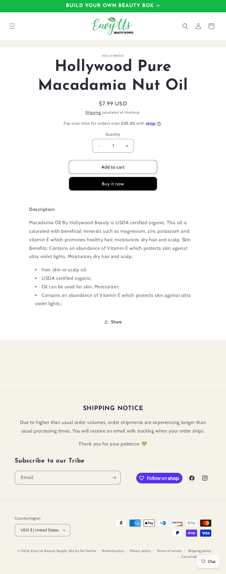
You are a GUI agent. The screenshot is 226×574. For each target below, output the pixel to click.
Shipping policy (200, 551)
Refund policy (113, 551)
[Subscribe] (113, 478)
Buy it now (113, 184)
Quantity (112, 134)
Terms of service (169, 551)
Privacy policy (140, 551)
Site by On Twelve (83, 551)
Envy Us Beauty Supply (49, 551)
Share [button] (116, 322)
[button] (12, 26)
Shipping (93, 112)
